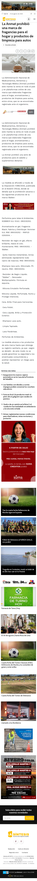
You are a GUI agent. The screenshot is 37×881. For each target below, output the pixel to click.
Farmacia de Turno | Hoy (10, 608)
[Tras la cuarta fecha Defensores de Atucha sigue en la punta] (18, 497)
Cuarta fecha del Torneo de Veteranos (16, 696)
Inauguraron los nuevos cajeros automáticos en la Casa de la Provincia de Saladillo (18, 377)
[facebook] (31, 13)
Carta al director (23, 849)
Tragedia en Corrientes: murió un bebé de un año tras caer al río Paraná (18, 570)
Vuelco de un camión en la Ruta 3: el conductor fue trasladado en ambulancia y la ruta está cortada (19, 406)
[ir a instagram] (21, 841)
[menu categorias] (34, 19)
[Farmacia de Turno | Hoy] (18, 596)
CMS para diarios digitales (18, 876)
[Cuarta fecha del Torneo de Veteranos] (18, 684)
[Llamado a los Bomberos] (18, 711)
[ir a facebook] (16, 841)
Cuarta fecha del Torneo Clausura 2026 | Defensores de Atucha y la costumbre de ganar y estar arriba (17, 665)
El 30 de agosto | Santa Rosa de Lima (15, 635)
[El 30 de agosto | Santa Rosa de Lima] (18, 624)
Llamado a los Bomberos (11, 723)
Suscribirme (29, 818)
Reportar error (14, 852)
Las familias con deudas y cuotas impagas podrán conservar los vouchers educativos (19, 387)
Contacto (25, 852)
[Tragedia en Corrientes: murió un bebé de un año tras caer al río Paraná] (18, 556)
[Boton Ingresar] (28, 19)
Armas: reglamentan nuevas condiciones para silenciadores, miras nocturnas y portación (19, 416)
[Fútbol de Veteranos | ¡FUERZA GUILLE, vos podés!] (18, 527)
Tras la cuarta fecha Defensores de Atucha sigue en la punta (16, 511)
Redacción (11, 849)
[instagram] (34, 13)
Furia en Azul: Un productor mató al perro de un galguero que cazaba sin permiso (17, 396)
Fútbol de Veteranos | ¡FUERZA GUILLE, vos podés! (17, 541)
